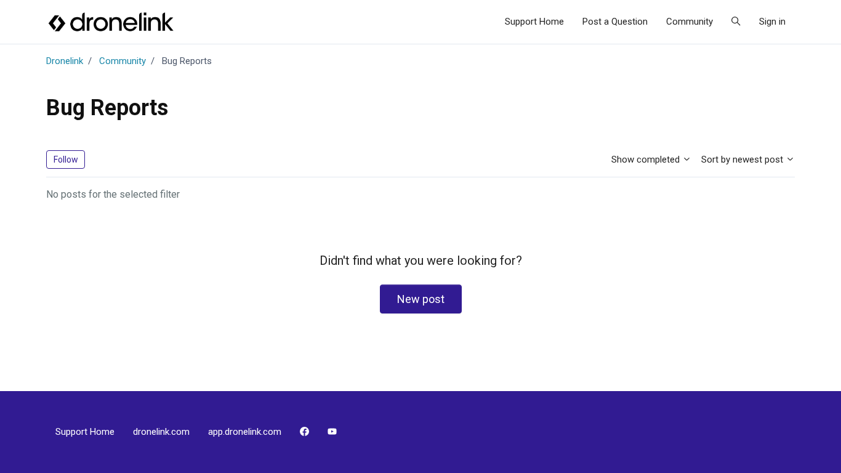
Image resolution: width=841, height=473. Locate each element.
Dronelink (64, 61)
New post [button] (421, 299)
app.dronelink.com (244, 431)
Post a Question (615, 21)
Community (689, 21)
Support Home (534, 21)
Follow (66, 159)
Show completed (646, 159)
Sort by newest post (743, 159)
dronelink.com (161, 431)
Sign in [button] (772, 21)
